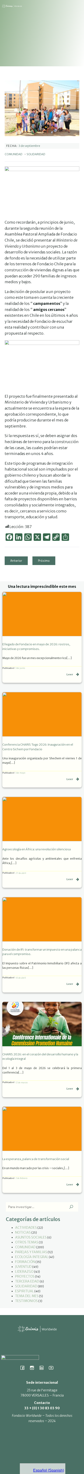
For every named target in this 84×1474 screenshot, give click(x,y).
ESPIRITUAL (24, 1291)
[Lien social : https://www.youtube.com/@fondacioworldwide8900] (53, 1368)
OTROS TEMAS (26, 1242)
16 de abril (20, 977)
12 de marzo (21, 1082)
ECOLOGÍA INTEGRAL (31, 1257)
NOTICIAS (23, 1232)
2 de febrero (21, 1178)
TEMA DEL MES (26, 1296)
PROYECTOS (25, 1276)
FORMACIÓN (25, 1262)
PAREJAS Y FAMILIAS (31, 1252)
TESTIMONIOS (26, 1301)
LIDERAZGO (24, 1271)
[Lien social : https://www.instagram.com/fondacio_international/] (33, 1368)
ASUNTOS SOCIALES (31, 1237)
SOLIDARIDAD (36, 154)
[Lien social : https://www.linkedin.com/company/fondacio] (43, 1368)
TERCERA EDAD (27, 1281)
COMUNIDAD (13, 154)
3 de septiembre (29, 146)
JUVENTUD (23, 1267)
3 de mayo (20, 772)
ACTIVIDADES (26, 1227)
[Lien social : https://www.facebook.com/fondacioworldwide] (24, 1368)
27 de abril (20, 873)
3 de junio (20, 668)
